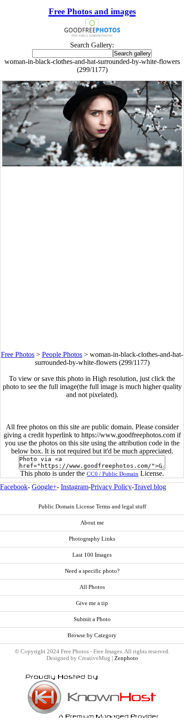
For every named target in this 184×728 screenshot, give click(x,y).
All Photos (92, 587)
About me (92, 523)
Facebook (14, 487)
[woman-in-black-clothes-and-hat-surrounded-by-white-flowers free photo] (92, 164)
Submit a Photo (92, 619)
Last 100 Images (92, 555)
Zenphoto (126, 658)
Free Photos (17, 354)
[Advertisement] (92, 258)
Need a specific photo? (92, 571)
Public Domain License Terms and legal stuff (92, 507)
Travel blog (150, 487)
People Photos (62, 354)
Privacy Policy (111, 487)
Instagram (74, 487)
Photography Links (92, 539)
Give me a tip (92, 603)
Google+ (44, 487)
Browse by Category (92, 635)
